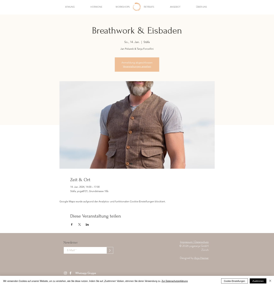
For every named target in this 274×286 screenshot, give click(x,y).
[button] (70, 7)
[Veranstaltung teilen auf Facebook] (71, 224)
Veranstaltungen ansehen (137, 66)
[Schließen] (270, 280)
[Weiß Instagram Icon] (65, 273)
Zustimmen (258, 281)
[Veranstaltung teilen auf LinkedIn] (87, 224)
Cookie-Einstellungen (234, 281)
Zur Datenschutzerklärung (175, 281)
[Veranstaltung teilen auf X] (79, 224)
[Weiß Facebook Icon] (70, 273)
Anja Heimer (201, 258)
